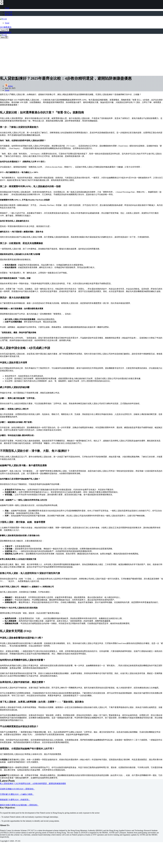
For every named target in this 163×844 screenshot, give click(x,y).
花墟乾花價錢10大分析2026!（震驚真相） (17, 789)
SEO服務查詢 (5, 27)
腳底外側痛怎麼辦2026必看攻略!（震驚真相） (19, 805)
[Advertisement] (81, 56)
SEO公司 (8, 12)
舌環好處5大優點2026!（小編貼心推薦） (17, 794)
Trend (7, 23)
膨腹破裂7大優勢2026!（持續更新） (15, 800)
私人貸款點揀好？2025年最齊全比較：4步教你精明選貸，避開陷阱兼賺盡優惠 (33, 783)
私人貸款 (8, 15)
